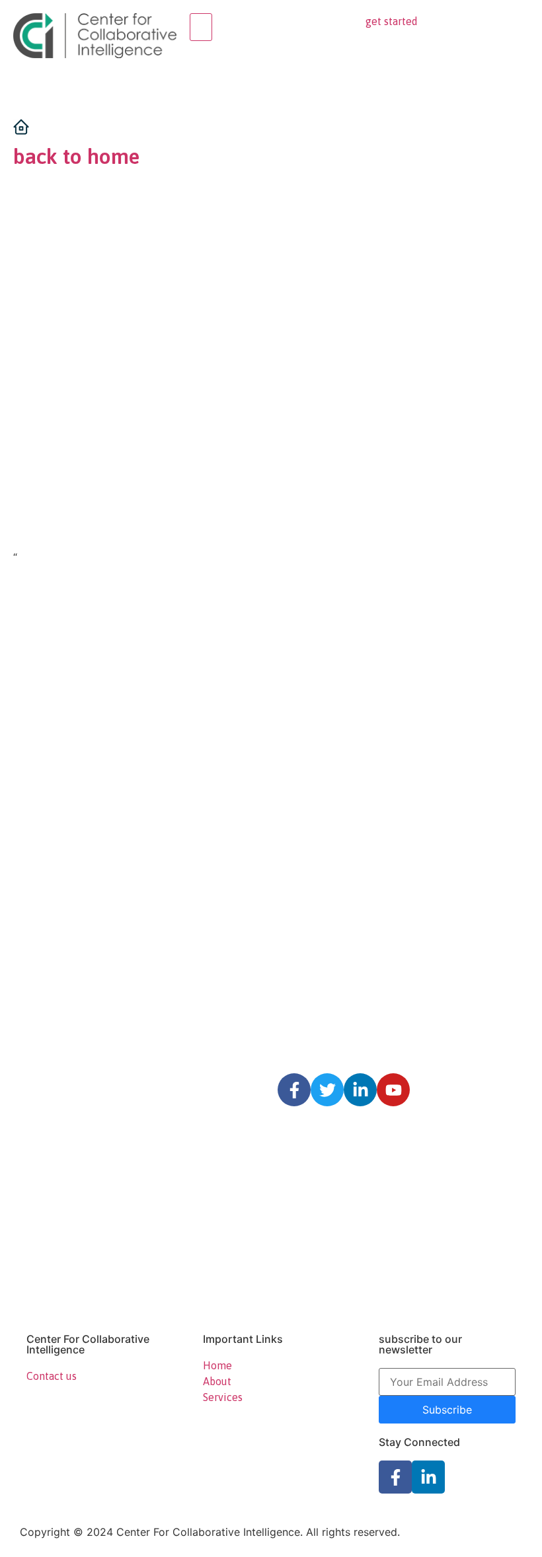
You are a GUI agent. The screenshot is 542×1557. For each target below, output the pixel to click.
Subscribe (447, 1409)
